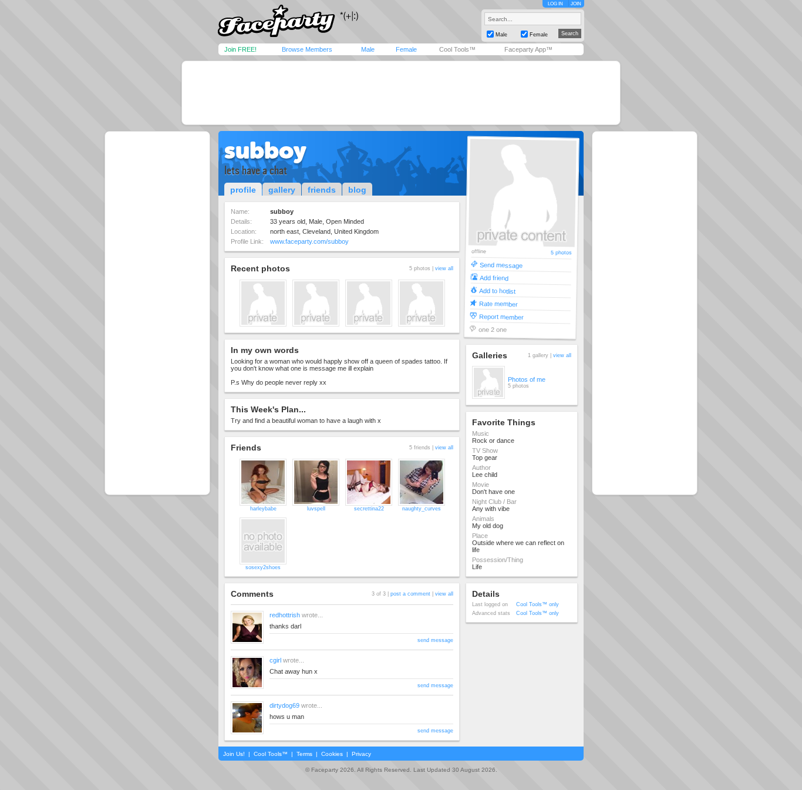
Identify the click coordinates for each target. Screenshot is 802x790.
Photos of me (526, 379)
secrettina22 (369, 509)
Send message (501, 264)
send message (435, 640)
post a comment (410, 594)
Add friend (494, 277)
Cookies (332, 754)
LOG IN (555, 3)
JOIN (576, 3)
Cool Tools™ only (537, 604)
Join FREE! (240, 49)
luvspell (316, 509)
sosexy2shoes (263, 567)
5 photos (560, 253)
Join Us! (234, 754)
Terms (304, 754)
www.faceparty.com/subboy (309, 241)
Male (368, 49)
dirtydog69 (284, 705)
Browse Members (307, 49)
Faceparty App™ (528, 49)
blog (357, 189)
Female (406, 49)
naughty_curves (421, 509)
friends (322, 189)
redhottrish (284, 614)
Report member (501, 316)
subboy (265, 150)
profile (243, 189)
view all (444, 268)
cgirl (275, 660)
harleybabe (263, 509)
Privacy (361, 754)
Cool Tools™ (457, 49)
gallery (281, 189)
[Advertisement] (401, 92)
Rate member (498, 303)
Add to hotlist (497, 290)
